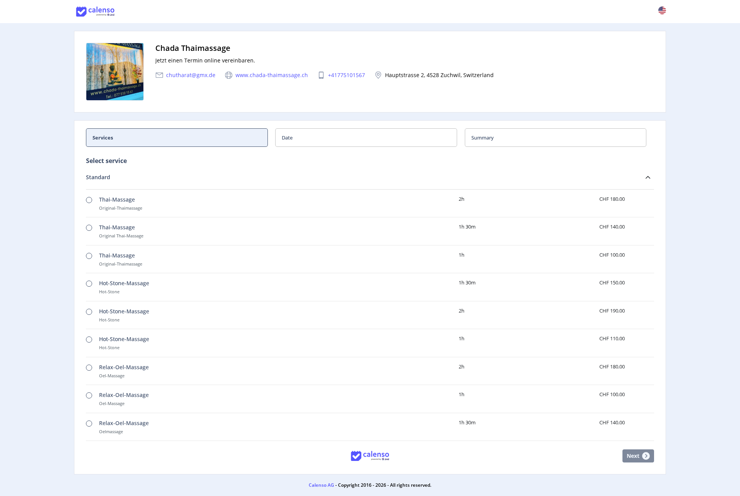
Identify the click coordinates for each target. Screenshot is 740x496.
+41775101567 (346, 75)
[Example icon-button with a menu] (662, 10)
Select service (106, 160)
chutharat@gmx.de (190, 75)
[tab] (180, 137)
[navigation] (370, 137)
